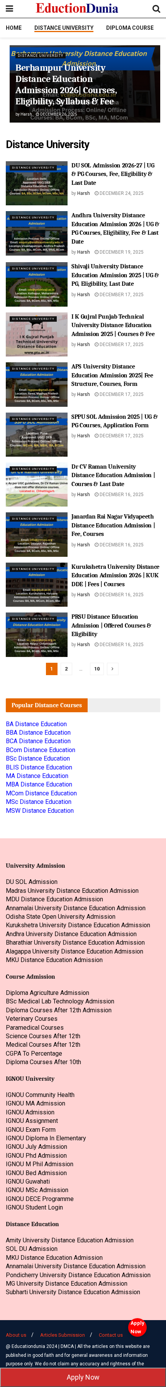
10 (97, 669)
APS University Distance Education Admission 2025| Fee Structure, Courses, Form (112, 375)
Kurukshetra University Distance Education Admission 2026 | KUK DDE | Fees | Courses (115, 575)
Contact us (111, 1335)
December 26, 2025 (58, 114)
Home (14, 28)
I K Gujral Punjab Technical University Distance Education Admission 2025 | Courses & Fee (112, 325)
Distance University (63, 28)
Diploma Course (130, 28)
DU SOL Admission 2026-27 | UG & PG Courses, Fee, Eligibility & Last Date (112, 174)
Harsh (26, 114)
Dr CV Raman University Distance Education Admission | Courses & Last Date (113, 475)
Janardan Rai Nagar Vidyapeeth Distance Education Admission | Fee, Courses (113, 525)
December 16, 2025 (121, 494)
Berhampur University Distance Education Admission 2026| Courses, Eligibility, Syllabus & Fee (66, 84)
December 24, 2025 (121, 193)
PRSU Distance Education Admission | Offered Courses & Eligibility (111, 625)
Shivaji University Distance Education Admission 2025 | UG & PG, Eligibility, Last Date (115, 275)
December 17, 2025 (121, 294)
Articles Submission (62, 1335)
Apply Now (137, 1327)
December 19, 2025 (121, 252)
